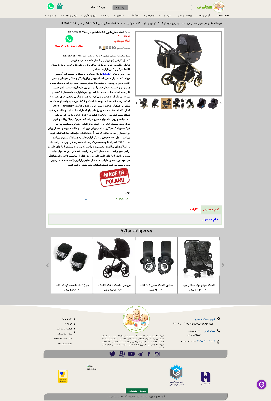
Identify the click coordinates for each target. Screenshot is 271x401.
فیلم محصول (210, 219)
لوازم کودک (166, 15)
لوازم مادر (150, 15)
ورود (103, 7)
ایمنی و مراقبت (70, 15)
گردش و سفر (204, 15)
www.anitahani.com (63, 338)
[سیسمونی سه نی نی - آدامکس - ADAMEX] (178, 63)
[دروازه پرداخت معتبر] (63, 382)
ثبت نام (94, 7)
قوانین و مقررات (64, 328)
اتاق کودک (135, 15)
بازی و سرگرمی (90, 15)
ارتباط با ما (52, 15)
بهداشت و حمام (185, 15)
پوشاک (106, 15)
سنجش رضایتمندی (137, 391)
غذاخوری (120, 15)
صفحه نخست (223, 15)
